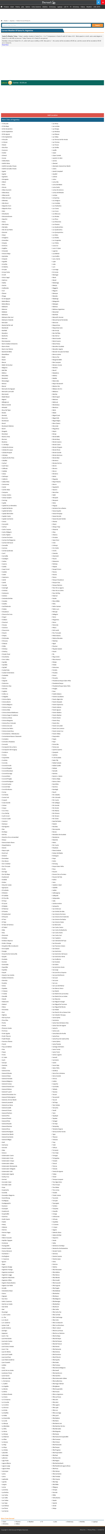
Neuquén (55, 497)
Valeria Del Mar (56, 1235)
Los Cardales (56, 203)
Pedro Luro (55, 609)
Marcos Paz (55, 357)
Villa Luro (55, 1410)
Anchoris (4, 245)
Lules (54, 264)
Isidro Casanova (7, 1301)
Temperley (55, 1126)
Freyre (4, 1052)
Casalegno (5, 558)
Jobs (22, 7)
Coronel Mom (6, 776)
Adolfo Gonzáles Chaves (9, 168)
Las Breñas (5, 1492)
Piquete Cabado (57, 649)
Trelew (54, 1174)
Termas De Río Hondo (59, 1131)
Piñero (54, 627)
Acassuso (5, 150)
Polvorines (55, 667)
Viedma (54, 1267)
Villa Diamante (56, 1349)
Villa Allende (56, 1277)
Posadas (55, 672)
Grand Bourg (6, 1198)
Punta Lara (55, 747)
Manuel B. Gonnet (57, 317)
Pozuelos (55, 678)
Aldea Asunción (6, 190)
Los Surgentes (56, 240)
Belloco (4, 373)
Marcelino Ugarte (57, 349)
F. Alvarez (4, 991)
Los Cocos (55, 211)
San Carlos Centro (57, 927)
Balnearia (5, 314)
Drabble (4, 879)
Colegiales (5, 696)
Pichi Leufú (55, 630)
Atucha (4, 285)
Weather (89, 7)
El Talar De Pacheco (8, 925)
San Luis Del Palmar (58, 986)
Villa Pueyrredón (57, 1452)
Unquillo (55, 1211)
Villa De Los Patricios (58, 1333)
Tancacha (55, 1108)
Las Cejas (4, 1503)
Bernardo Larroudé (8, 391)
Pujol (53, 741)
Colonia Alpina (6, 699)
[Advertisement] (52, 14)
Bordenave (5, 420)
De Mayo (4, 832)
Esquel (4, 972)
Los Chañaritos (56, 206)
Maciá (54, 277)
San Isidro (55, 964)
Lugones (55, 251)
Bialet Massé (5, 397)
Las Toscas (55, 145)
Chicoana (5, 641)
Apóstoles (5, 256)
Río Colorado (56, 797)
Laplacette (5, 1479)
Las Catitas (5, 1500)
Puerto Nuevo (56, 718)
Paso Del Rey (56, 593)
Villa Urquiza (56, 1479)
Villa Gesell (55, 1370)
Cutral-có (4, 821)
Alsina (4, 222)
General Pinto (6, 1121)
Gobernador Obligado (8, 1169)
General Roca (6, 1129)
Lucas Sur (55, 245)
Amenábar (5, 240)
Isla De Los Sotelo (7, 1304)
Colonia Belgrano (7, 704)
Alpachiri (4, 219)
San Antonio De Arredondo (60, 917)
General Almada (7, 1073)
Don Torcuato (6, 866)
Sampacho (55, 906)
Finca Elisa (5, 1020)
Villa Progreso (56, 1450)
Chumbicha (5, 657)
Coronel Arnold (6, 765)
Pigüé (54, 643)
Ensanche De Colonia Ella (9, 954)
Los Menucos (56, 214)
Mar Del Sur (55, 336)
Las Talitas (55, 137)
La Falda (4, 1415)
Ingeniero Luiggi (7, 1275)
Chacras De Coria (7, 614)
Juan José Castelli (7, 1354)
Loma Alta (55, 182)
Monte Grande (56, 452)
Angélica (4, 248)
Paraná (54, 574)
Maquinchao (56, 325)
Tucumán (55, 1198)
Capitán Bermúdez (7, 513)
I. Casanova (5, 1259)
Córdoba (4, 590)
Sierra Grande (56, 1076)
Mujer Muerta (56, 481)
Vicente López (56, 1259)
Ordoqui (55, 545)
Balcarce (4, 309)
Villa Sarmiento (56, 1474)
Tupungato (55, 1203)
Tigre (53, 1134)
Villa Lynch (55, 1415)
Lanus (4, 1476)
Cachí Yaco (5, 466)
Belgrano (4, 367)
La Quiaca (5, 1442)
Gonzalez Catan (6, 1182)
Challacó (4, 619)
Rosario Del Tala (57, 877)
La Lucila (4, 1421)
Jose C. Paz (5, 1349)
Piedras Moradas (57, 638)
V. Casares (55, 1224)
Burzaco (4, 439)
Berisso (4, 383)
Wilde (54, 1495)
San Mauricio (56, 999)
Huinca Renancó (7, 1251)
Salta (53, 901)
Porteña (54, 670)
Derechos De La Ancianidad (10, 837)
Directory (76, 7)
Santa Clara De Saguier (59, 1025)
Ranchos (55, 787)
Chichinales (5, 638)
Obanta (54, 521)
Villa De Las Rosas (57, 1330)
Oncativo (55, 537)
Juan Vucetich (6, 1362)
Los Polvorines (56, 222)
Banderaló (5, 328)
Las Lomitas (55, 126)
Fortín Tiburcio (6, 1036)
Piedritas (55, 641)
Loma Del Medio (57, 184)
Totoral (54, 1163)
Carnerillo (5, 545)
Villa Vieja (55, 1482)
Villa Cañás (55, 1309)
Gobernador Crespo (8, 1161)
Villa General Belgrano (59, 1368)
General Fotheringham (9, 1097)
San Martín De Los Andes (59, 996)
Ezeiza (4, 986)
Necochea (55, 492)
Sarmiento (55, 1060)
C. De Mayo (5, 444)
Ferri (3, 1012)
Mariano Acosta (57, 365)
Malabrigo (55, 298)
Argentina (12, 20)
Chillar (4, 646)
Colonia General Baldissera (10, 712)
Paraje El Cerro (56, 569)
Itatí (3, 1309)
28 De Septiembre (7, 131)
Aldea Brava (5, 192)
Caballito (4, 460)
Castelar (4, 572)
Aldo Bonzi (5, 203)
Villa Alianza (55, 1275)
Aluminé (4, 232)
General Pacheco (7, 1113)
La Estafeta (5, 1413)
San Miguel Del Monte (59, 1007)
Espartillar (5, 967)
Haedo (4, 1222)
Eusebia (4, 983)
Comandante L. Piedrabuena (10, 734)
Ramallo (54, 771)
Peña (53, 604)
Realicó (54, 824)
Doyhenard (5, 877)
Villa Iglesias (56, 1386)
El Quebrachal (6, 914)
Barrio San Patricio (7, 349)
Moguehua (55, 428)
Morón (54, 466)
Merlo (54, 410)
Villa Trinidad (56, 1476)
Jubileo (4, 1365)
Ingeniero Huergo (7, 1269)
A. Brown (4, 142)
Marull (54, 370)
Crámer (4, 805)
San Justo (55, 980)
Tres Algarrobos (57, 1182)
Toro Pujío (55, 1153)
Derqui (4, 840)
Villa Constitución (57, 1322)
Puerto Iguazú (56, 710)
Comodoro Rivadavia (8, 741)
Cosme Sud (5, 797)
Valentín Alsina (56, 1232)
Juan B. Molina (6, 1352)
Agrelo (4, 171)
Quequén (55, 752)
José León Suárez (7, 1341)
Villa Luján (55, 1407)
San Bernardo (56, 925)
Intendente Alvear (7, 1291)
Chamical (5, 622)
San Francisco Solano (58, 946)
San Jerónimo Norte (58, 967)
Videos (83, 7)
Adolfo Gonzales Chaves (9, 166)
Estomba (4, 980)
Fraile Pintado (6, 1039)
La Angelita (5, 1386)
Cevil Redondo (6, 606)
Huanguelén (5, 1245)
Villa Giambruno (57, 1373)
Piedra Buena (56, 635)
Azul (3, 290)
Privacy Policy (91, 1530)
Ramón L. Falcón (57, 776)
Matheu (54, 375)
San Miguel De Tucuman (59, 1004)
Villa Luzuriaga (56, 1413)
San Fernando (56, 943)
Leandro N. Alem (57, 158)
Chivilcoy (4, 651)
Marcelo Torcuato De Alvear (60, 352)
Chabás (4, 609)
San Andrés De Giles (58, 911)
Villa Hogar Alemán (58, 1383)
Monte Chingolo (57, 447)
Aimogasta (5, 179)
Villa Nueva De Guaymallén (60, 1436)
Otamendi (55, 556)
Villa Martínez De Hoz (58, 1426)
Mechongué (56, 397)
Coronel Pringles (7, 779)
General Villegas (6, 1139)
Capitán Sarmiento (7, 519)
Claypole (4, 680)
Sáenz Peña (55, 1068)
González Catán (6, 1184)
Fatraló (4, 999)
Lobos (54, 179)
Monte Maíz (55, 458)
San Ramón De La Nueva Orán (61, 1012)
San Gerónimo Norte (58, 956)
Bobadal (4, 407)
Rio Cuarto (55, 845)
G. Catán (4, 1057)
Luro (53, 267)
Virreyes (54, 1490)
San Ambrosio (56, 909)
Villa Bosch (55, 1306)
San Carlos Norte (57, 932)
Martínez (55, 367)
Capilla (4, 503)
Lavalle (54, 150)
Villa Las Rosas (56, 1397)
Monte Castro (56, 444)
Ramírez (54, 773)
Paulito (54, 598)
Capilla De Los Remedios (9, 505)
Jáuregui (4, 1330)
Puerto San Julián (57, 726)
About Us (82, 1530)
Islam (12, 7)
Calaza (4, 474)
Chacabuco (5, 611)
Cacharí (4, 463)
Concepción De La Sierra (9, 747)
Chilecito (4, 643)
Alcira (3, 184)
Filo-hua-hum (6, 1017)
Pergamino (55, 619)
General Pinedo (6, 1118)
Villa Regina (55, 1460)
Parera (54, 577)
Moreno (54, 468)
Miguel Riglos (56, 420)
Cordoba (4, 760)
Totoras (54, 1166)
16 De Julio (5, 123)
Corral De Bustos (7, 789)
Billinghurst (5, 402)
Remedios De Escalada (59, 834)
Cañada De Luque (7, 450)
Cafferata (4, 468)
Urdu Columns (36, 7)
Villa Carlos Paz (56, 1312)
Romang (55, 863)
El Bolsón (5, 893)
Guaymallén (5, 1214)
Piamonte (55, 625)
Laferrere (4, 1458)
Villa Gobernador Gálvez (59, 1378)
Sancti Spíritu (56, 1017)
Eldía (3, 930)
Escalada (4, 959)
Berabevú (5, 378)
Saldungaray (56, 893)
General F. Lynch (7, 1092)
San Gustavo (56, 962)
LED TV (66, 7)
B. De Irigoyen (6, 298)
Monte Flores (56, 450)
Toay (53, 1142)
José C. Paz (5, 1336)
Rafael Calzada (56, 763)
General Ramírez (7, 1126)
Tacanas (54, 1092)
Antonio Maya (6, 253)
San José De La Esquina (59, 972)
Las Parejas (55, 129)
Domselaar (5, 858)
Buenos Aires (6, 436)
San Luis (54, 983)
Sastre (54, 1062)
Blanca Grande (6, 405)
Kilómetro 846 (6, 1378)
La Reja (4, 1444)
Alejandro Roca (6, 208)
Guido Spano (6, 1219)
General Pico (6, 1115)
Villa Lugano (56, 1405)
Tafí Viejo (55, 1102)
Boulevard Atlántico (8, 426)
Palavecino (55, 561)
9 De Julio (5, 139)
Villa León (55, 1399)
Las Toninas (55, 142)
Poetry (17, 7)
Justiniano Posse (7, 1373)
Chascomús (5, 630)
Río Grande (55, 805)
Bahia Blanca (6, 304)
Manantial (55, 312)
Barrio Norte (5, 346)
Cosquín (4, 800)
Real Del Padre (56, 821)
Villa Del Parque (57, 1341)
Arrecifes (4, 264)
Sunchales (55, 1086)
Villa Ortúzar (56, 1442)
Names (28, 7)
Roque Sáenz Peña (58, 866)
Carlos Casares (6, 529)
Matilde (54, 378)
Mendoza (55, 407)
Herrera (4, 1230)
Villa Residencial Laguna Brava (61, 1466)
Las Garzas (5, 1511)
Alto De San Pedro (7, 229)
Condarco (5, 752)
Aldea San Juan (6, 198)
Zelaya (54, 1508)
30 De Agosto (6, 134)
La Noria (4, 1431)
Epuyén (4, 956)
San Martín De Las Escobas (60, 993)
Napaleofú (55, 487)
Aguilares (5, 176)
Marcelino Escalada (58, 346)
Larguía (4, 1484)
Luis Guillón (55, 256)
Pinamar (55, 646)
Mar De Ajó (55, 330)
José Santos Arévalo (8, 1346)
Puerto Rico (55, 723)
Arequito (4, 259)
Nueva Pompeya (57, 513)
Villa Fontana (56, 1365)
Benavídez (5, 375)
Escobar (4, 962)
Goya (3, 1187)
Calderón (5, 479)
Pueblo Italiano (57, 694)
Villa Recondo (56, 1458)
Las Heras (55, 123)
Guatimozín (5, 1211)
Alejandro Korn (6, 206)
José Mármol (6, 1344)
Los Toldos (55, 243)
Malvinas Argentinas (58, 309)
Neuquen (55, 500)
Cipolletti (4, 665)
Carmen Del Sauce (7, 543)
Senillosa (55, 1070)
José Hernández (7, 1338)
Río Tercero (55, 816)
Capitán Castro (6, 516)
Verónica (55, 1253)
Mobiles (45, 7)
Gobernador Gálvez (8, 1163)
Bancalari (5, 322)
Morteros (55, 474)
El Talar (4, 922)
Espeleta (4, 970)
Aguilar (4, 174)
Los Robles (55, 237)
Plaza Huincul (56, 659)
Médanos (55, 391)
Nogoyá (54, 505)
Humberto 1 (5, 1253)
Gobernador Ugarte (8, 1174)
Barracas (4, 338)
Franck (4, 1044)
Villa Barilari (55, 1293)
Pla (53, 654)
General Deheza (7, 1089)
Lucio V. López (56, 248)
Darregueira (5, 826)
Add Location (52, 115)
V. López (54, 1227)
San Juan (55, 978)
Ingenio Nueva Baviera (8, 1283)
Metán (54, 413)
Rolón (54, 861)
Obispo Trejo (56, 527)
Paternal (54, 596)
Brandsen (5, 434)
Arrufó (4, 275)
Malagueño (55, 301)
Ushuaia (54, 1219)
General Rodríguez (7, 1131)
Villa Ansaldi (56, 1280)
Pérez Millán (56, 601)
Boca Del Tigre (6, 410)
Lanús (4, 1474)
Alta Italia (4, 227)
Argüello (4, 261)
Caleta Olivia (5, 481)
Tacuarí (54, 1094)
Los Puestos (56, 224)
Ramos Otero (56, 781)
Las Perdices (56, 131)
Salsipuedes (56, 898)
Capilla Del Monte (7, 508)
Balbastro (5, 306)
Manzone (55, 322)
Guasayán (5, 1208)
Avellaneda (5, 288)
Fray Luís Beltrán (7, 1047)
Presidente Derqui (57, 683)
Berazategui (5, 381)
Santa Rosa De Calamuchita (60, 1039)
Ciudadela (5, 675)
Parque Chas (56, 582)
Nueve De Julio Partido (59, 519)
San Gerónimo (56, 951)
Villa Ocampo (56, 1439)
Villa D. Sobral (56, 1328)
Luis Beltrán (55, 253)
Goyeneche (5, 1190)
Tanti (53, 1113)
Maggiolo (55, 288)
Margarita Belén (57, 359)
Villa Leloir (55, 1402)
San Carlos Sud (57, 935)
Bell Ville (4, 370)
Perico (54, 622)
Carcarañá (5, 524)
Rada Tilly (55, 760)
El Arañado (5, 890)
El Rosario (5, 917)
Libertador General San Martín (61, 166)
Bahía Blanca (6, 301)
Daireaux (4, 824)
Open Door (55, 540)
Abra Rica (5, 147)
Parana (54, 572)
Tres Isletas (55, 1187)
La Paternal (5, 1436)
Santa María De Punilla (59, 1033)
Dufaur (4, 882)
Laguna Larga (6, 1466)
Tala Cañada (56, 1105)
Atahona (4, 280)
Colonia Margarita (7, 720)
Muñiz (54, 476)
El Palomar (5, 909)
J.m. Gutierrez (6, 1322)
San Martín (55, 991)
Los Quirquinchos (57, 232)
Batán (4, 357)
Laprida (4, 1482)
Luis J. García (56, 259)
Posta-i (54, 675)
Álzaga (4, 296)
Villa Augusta (56, 1285)
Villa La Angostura (57, 1394)
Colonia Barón (6, 702)
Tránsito (54, 1169)
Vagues (54, 1230)
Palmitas (55, 564)
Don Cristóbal (6, 863)
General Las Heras (7, 1105)
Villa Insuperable (57, 1389)
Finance (6, 7)
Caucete (4, 585)
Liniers (54, 168)
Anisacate (5, 251)
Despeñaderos (6, 845)
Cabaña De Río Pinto (8, 458)
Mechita (54, 394)
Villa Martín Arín (57, 1423)
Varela (54, 1240)
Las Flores (5, 1508)
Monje (54, 434)
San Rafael (55, 1009)
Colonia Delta (6, 710)
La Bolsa (4, 1391)
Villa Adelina (56, 1272)
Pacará (54, 558)
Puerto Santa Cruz (57, 731)
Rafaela (54, 768)
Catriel (4, 580)
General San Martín (8, 1134)
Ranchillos (55, 784)
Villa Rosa (55, 1468)
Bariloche (5, 336)
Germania (5, 1145)
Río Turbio (55, 818)
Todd (54, 1145)
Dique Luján (5, 850)
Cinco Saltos (5, 659)
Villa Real (55, 1455)
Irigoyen (4, 1296)
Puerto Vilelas (56, 734)
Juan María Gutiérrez (8, 1360)
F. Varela (4, 993)
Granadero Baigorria (8, 1195)
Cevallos (4, 604)
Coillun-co (5, 694)
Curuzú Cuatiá (6, 818)
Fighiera (4, 1015)
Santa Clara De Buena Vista (60, 1023)
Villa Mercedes (56, 1429)
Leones (54, 161)
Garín (3, 1060)
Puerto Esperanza (57, 704)
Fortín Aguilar (6, 1033)
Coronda (4, 763)
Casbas (4, 561)
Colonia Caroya (6, 707)
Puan (54, 691)
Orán (54, 543)
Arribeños (5, 267)
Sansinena (55, 1020)
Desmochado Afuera (8, 842)
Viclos (54, 1261)
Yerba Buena (56, 1497)
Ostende (55, 553)
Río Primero (56, 813)
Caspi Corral (5, 569)
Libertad (54, 163)
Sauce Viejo (55, 1065)
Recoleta (55, 826)
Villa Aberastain (57, 1269)
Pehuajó (54, 611)
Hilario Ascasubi (7, 1238)
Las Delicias (5, 1505)
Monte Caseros (57, 442)
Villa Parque (55, 1447)
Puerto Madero (57, 712)
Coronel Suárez (6, 784)
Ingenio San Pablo (7, 1285)
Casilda (4, 566)
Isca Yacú (4, 1299)
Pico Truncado (56, 633)
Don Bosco (5, 861)
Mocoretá (55, 426)
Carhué (4, 527)
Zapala (54, 1500)
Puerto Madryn (56, 715)
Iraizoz (4, 1293)
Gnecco (4, 1153)
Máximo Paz (56, 386)
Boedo (4, 413)
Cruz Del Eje (5, 813)
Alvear (4, 235)
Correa (4, 792)
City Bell (4, 667)
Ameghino (5, 237)
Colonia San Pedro (7, 728)
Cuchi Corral (5, 816)
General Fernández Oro (9, 1094)
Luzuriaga (55, 269)
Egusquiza (5, 887)
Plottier (54, 662)
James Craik (5, 1325)
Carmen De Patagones (8, 540)
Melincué (55, 402)
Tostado (54, 1161)
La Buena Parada (7, 1394)
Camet (4, 487)
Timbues (55, 1139)
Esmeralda (5, 964)
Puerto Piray (56, 720)
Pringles (54, 688)
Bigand (4, 399)
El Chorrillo (5, 898)
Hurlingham (5, 1256)
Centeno (4, 596)
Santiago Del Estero (58, 1047)
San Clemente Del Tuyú (59, 940)
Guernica (4, 1216)
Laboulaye (5, 1455)
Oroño (54, 550)
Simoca (54, 1078)
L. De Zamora (6, 1381)
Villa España (56, 1360)
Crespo (4, 808)
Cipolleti (4, 662)
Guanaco (4, 1206)
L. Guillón (5, 1383)
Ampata (4, 243)
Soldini (54, 1081)
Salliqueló (55, 895)
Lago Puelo (5, 1460)
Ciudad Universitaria (8, 672)
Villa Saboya (56, 1471)
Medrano (55, 399)
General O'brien (7, 1110)
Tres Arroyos (56, 1184)
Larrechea (5, 1490)
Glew (3, 1150)
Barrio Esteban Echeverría (9, 344)
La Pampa (5, 1434)
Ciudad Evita (5, 670)
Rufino (54, 879)
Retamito (55, 840)
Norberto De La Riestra (59, 508)
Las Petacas (55, 134)
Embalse (4, 938)
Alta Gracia (5, 224)
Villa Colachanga (57, 1317)
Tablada (54, 1089)
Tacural (54, 1100)
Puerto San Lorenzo (58, 728)
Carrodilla (5, 556)
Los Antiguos (56, 200)
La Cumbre (5, 1405)
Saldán (54, 890)
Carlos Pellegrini (7, 532)
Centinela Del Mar (7, 598)
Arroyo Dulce (6, 272)
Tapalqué (55, 1115)
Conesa (4, 755)
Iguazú (4, 1261)
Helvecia (4, 1227)
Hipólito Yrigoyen (7, 1240)
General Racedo (7, 1123)
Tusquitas (55, 1208)
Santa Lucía (55, 1031)
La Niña (4, 1429)
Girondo (4, 1147)
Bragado (4, 431)
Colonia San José (7, 726)
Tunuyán (55, 1200)
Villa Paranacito (57, 1444)
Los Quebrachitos (57, 227)
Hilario (4, 1235)
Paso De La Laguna (58, 588)
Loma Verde (56, 187)
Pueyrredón (56, 736)
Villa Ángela (55, 1288)
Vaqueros (55, 1238)
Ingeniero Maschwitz (8, 1277)
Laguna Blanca (6, 1463)
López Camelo (56, 155)
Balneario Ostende (7, 320)
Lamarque (5, 1471)
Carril (3, 553)
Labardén (5, 1452)
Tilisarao (55, 1137)
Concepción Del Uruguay (9, 749)
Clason (4, 678)
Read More (5, 45)
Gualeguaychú (6, 1203)
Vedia (54, 1243)
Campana (5, 492)
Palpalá (54, 566)
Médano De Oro (57, 389)
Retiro (54, 842)
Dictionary (52, 7)
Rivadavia (55, 848)
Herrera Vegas (6, 1232)
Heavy (4, 1224)
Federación (5, 1001)
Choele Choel (6, 654)
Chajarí (4, 617)
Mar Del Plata (56, 333)
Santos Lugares (57, 1054)
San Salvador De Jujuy (59, 1015)
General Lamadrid (7, 1102)
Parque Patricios (57, 585)
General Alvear (6, 1076)
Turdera (54, 1206)
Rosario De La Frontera (59, 874)
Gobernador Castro (8, 1155)
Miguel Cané (56, 415)
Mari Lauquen (56, 362)
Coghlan (4, 691)
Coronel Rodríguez (7, 781)
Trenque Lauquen (57, 1179)
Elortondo (5, 935)
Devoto (4, 848)
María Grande (56, 338)
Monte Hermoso (57, 455)
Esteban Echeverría (7, 978)
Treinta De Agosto (57, 1171)
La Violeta (5, 1450)
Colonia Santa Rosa (8, 731)
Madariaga (55, 283)
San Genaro (56, 948)
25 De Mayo (5, 126)
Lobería (54, 176)
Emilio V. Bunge (6, 943)
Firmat (4, 1025)
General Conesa (7, 1084)
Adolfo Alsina (6, 163)
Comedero (5, 739)
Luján (54, 261)
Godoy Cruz (5, 1177)
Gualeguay (5, 1200)
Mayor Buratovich (57, 383)
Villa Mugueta (56, 1431)
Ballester (4, 312)
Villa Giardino (56, 1375)
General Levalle (6, 1108)
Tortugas (55, 1155)
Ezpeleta (4, 988)
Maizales (55, 296)
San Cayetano (56, 938)
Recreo (54, 832)
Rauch (54, 792)
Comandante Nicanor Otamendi (11, 736)
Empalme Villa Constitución (10, 946)
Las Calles (5, 1497)
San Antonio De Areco (59, 914)
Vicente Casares (57, 1256)
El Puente (5, 911)
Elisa (3, 932)
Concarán (5, 744)
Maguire (54, 290)
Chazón (4, 633)
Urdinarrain (55, 1216)
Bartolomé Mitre (7, 352)
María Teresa (56, 344)
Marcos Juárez (56, 354)
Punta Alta (55, 744)
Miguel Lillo (55, 418)
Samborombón (57, 903)
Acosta (4, 158)
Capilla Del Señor (7, 511)
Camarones (5, 484)
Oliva (53, 532)
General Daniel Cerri (8, 1086)
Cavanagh (5, 588)
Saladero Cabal (57, 885)
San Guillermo (56, 959)
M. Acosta (55, 272)
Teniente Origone (57, 1129)
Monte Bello (56, 436)
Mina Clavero (56, 423)
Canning (4, 500)
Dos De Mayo (6, 874)
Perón (54, 617)
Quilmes (55, 755)
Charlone (5, 627)
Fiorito (4, 1023)
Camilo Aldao (6, 489)
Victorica (55, 1264)
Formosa (4, 1031)
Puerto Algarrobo (57, 699)
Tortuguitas (55, 1158)
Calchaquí (5, 476)
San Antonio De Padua (59, 919)
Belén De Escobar (7, 365)
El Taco (4, 919)
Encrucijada (5, 948)
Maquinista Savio (57, 328)
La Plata (4, 1439)
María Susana (56, 341)
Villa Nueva (55, 1434)
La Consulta (5, 1402)
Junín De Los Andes (8, 1370)
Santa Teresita (56, 1044)
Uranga (54, 1214)
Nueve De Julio (56, 516)
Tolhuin (54, 1147)
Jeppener (5, 1333)
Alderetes (5, 200)
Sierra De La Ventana (58, 1073)
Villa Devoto (55, 1346)
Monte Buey (56, 439)
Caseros (4, 564)
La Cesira (4, 1397)
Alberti (4, 182)
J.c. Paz (4, 1317)
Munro (54, 484)
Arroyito (4, 269)
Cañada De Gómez (7, 447)
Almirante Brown (7, 216)
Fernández (5, 1009)
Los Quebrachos (57, 229)
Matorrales (55, 381)
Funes (4, 1054)
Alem (3, 211)
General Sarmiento (7, 1137)
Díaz (3, 829)
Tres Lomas (55, 1190)
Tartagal (54, 1121)
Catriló (4, 582)
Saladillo (55, 887)
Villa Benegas (56, 1301)
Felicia (4, 1007)
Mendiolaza (55, 405)
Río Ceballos (56, 795)
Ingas (3, 1264)
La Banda (5, 1389)
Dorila (4, 869)
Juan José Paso (6, 1357)
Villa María (55, 1421)
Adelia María (5, 161)
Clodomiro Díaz (6, 686)
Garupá (4, 1062)
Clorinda (4, 688)
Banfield (4, 330)
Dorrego (4, 871)
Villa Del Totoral (57, 1344)
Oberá (54, 524)
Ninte (54, 503)
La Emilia (4, 1410)
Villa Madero (56, 1418)
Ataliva (4, 283)
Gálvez (4, 1068)
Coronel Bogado (7, 768)
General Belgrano (7, 1081)
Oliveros (54, 535)
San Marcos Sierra (57, 988)
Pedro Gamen (56, 606)
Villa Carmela (56, 1314)
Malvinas (55, 306)
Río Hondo (55, 808)
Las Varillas (55, 147)
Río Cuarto (55, 800)
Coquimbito (5, 757)
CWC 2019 (97, 7)
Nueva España (56, 511)
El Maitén (4, 906)
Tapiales (54, 1118)
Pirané (54, 651)
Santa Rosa (55, 1036)
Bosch (4, 423)
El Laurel (4, 903)
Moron (54, 471)
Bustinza (4, 442)
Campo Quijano (7, 497)
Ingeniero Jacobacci (8, 1272)
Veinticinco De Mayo (58, 1245)
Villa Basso (55, 1296)
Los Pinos (55, 219)
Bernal (4, 386)
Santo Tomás (56, 1049)
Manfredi (55, 314)
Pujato (54, 739)
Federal (4, 1004)
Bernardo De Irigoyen (8, 389)
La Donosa (5, 1407)
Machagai (55, 275)
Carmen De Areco (7, 537)
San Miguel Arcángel (58, 1001)
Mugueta (55, 479)
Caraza (4, 521)
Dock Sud (5, 853)
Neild (54, 495)
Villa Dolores (56, 1352)
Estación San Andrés (8, 975)
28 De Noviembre (7, 129)
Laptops (59, 7)
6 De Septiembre (7, 137)
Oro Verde (55, 548)
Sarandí (54, 1057)
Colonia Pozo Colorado (9, 723)
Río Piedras (55, 810)
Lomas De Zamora (57, 190)
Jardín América (6, 1328)
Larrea (4, 1487)
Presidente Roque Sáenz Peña (61, 686)
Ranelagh (55, 789)
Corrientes (5, 795)
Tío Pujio (55, 1123)
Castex (4, 574)
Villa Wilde (55, 1484)
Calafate (4, 471)
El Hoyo (4, 901)
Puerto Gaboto (56, 707)
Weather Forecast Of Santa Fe (23, 20)
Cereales (4, 601)
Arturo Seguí (6, 277)
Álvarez (4, 293)
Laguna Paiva (6, 1468)
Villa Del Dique (56, 1338)
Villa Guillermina (57, 1381)
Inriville (4, 1288)
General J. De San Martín (9, 1100)
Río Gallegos (56, 802)
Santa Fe (55, 1028)
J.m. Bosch (5, 1320)
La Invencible (6, 1418)
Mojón (54, 431)
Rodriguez (55, 856)
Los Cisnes (55, 208)
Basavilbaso (5, 354)
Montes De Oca (57, 463)
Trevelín (54, 1192)
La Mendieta (5, 1426)
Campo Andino (6, 495)
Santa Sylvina (56, 1041)
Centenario (5, 593)
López (54, 153)
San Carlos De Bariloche (59, 930)
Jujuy (3, 1368)
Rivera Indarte (56, 850)
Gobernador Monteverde (9, 1166)
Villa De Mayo (56, 1336)
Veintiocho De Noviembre (60, 1248)
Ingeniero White (7, 1280)
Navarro (54, 489)
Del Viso (4, 834)
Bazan (4, 359)
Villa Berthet (56, 1304)
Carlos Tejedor (6, 535)
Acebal (4, 153)
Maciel (54, 280)
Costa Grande (6, 802)
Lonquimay (55, 198)
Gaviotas (4, 1065)
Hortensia (5, 1243)
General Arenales (7, 1078)
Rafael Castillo (56, 765)
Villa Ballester (56, 1291)
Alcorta (4, 187)
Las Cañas (5, 1495)
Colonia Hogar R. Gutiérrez (10, 715)
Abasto (4, 145)
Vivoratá (54, 1492)
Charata (4, 625)
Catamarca (5, 577)
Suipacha (55, 1084)
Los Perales (55, 216)
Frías (3, 1049)
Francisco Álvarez (7, 1041)
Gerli (3, 1142)
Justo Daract (5, 1375)
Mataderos (55, 373)
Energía (4, 951)
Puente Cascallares (58, 696)
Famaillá (4, 996)
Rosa (53, 869)
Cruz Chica (5, 810)
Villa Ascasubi (56, 1283)
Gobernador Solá (7, 1171)
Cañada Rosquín (7, 452)
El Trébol (4, 927)
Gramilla (4, 1192)
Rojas (54, 858)
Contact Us (101, 1530)
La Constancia (6, 1399)
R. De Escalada (56, 757)
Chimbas (4, 649)
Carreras (4, 548)
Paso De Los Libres (58, 590)
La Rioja (4, 1447)
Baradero (5, 333)
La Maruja (5, 1423)
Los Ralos (55, 235)
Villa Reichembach (57, 1463)
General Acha (6, 1070)
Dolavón (4, 856)
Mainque (55, 293)
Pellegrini (55, 614)
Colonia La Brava (7, 718)
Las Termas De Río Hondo (60, 139)
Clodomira (5, 683)
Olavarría (55, 529)
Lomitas (54, 195)
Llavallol (54, 174)
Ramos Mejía (56, 779)
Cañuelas (5, 455)
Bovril (3, 428)
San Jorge (55, 970)
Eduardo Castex (7, 885)
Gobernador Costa (7, 1158)
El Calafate (5, 895)
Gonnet (4, 1179)
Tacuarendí (55, 1097)
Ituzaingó (5, 1312)
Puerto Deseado (57, 702)
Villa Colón (55, 1320)
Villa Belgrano (56, 1299)
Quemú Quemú (57, 749)
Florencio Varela (7, 1028)
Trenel (54, 1177)
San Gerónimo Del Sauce (59, 954)
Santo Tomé (56, 1052)
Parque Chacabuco (58, 580)
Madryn (54, 285)
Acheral (4, 155)
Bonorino (5, 418)
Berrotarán (5, 394)
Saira (53, 882)
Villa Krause (55, 1391)
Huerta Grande (6, 1248)
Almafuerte (5, 214)
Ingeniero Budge (7, 1267)
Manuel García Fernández (60, 320)
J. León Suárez (6, 1314)
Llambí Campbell (57, 171)
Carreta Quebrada (7, 550)
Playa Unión (56, 657)
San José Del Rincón (58, 975)
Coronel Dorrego (7, 773)
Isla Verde (5, 1306)
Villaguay (55, 1487)
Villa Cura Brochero (58, 1325)
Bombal (4, 415)
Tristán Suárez (56, 1195)
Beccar (4, 362)
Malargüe (55, 304)
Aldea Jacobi (5, 195)
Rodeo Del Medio (57, 853)
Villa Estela (55, 1362)
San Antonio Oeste (58, 922)
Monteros (55, 460)
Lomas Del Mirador (58, 192)
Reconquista (56, 829)
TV (70, 7)
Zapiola (54, 1503)
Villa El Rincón (56, 1357)
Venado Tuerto (56, 1251)
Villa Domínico (56, 1354)
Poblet (54, 665)
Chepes (4, 635)
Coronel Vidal (6, 787)
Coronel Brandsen (7, 771)
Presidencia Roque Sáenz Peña (61, 680)
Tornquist (55, 1150)
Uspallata (55, 1222)
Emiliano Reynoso (7, 940)
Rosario (54, 871)
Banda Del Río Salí (7, 325)
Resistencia (55, 837)
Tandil (54, 1110)
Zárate (54, 1505)
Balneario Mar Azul (7, 317)
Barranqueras (6, 341)
